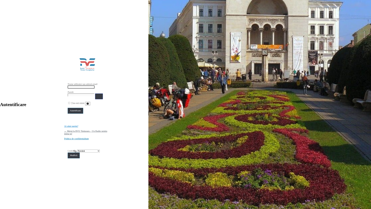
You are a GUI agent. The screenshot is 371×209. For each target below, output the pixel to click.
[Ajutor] (87, 104)
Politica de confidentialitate (76, 138)
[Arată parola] (99, 96)
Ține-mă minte (77, 103)
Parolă (70, 92)
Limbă (71, 151)
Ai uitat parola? (71, 126)
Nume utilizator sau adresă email (82, 84)
